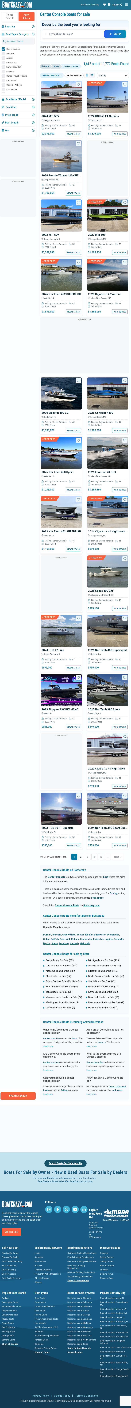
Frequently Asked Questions (48, 1274)
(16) (103, 997)
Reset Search (9, 16)
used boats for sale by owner (58, 1178)
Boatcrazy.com (91, 905)
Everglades (113, 934)
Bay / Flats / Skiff (13, 67)
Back (46, 66)
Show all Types (42, 1352)
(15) (62, 1002)
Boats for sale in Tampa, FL (112, 1317)
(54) (58, 976)
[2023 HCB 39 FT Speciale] (61, 808)
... (107, 856)
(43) (101, 981)
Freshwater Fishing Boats (46, 1319)
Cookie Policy (62, 1395)
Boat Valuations (9, 1265)
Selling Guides (106, 1261)
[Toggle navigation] (126, 4)
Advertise (39, 1257)
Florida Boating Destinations (80, 1257)
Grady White (69, 934)
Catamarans (40, 1302)
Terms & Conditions (87, 1395)
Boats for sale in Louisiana (79, 1319)
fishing (113, 893)
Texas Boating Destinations (79, 1276)
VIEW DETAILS (73, 134)
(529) (60, 960)
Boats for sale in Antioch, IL (112, 1351)
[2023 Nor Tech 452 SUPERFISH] (61, 511)
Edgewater (100, 934)
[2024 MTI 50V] (61, 96)
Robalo (75, 939)
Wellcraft (85, 943)
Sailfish (55, 939)
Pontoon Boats (41, 1340)
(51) (64, 981)
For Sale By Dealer (10, 1257)
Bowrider (10, 71)
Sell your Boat (11, 1231)
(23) (103, 992)
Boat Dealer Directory (11, 1278)
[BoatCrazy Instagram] (48, 1209)
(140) (104, 965)
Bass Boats (40, 1298)
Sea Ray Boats (8, 1331)
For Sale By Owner (10, 1253)
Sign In (116, 4)
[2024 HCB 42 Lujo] (61, 630)
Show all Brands (10, 1344)
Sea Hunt (65, 939)
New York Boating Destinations (81, 1261)
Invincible (98, 939)
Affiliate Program (42, 1278)
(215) (103, 960)
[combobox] (113, 75)
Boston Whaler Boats (11, 1306)
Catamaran (11, 80)
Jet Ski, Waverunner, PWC (46, 1327)
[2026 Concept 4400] (107, 393)
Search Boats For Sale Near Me (65, 1163)
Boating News (106, 1274)
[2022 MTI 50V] (107, 215)
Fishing (48, 125)
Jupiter (109, 939)
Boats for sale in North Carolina (81, 1340)
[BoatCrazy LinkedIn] (84, 1209)
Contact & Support (43, 1269)
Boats (56, 66)
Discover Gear (106, 1278)
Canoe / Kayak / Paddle (16, 76)
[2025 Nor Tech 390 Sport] (107, 689)
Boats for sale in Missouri (79, 1331)
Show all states (74, 1352)
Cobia (46, 939)
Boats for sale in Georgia (78, 1315)
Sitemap (38, 1282)
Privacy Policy (40, 1395)
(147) (61, 965)
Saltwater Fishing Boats (45, 1348)
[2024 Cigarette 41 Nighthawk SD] (107, 511)
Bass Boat (11, 62)
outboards (117, 1090)
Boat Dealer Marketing (90, 4)
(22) (64, 997)
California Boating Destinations (81, 1253)
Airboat (9, 58)
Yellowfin (119, 939)
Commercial (11, 89)
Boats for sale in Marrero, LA (113, 1309)
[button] (104, 5)
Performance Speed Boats (47, 1335)
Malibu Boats (8, 1319)
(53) (106, 976)
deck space (97, 897)
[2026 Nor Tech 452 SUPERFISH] (61, 274)
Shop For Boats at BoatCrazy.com (96, 1225)
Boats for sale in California (79, 1302)
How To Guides (107, 1265)
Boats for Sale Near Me (79, 1348)
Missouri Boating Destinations (81, 1272)
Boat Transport (9, 1274)
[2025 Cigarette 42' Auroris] (107, 274)
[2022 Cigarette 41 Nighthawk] (107, 749)
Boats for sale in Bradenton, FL (114, 1321)
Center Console (13, 49)
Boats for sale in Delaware (79, 1306)
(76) (103, 971)
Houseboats (40, 1323)
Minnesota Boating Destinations (76, 1266)
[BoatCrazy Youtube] (75, 1209)
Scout (54, 943)
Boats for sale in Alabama (79, 1298)
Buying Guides (106, 1257)
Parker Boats (8, 1323)
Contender (86, 939)
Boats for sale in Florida (78, 1310)
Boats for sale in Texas (77, 1344)
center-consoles (117, 1086)
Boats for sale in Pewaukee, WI (114, 1336)
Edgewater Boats (10, 1315)
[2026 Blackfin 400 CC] (61, 393)
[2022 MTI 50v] (61, 215)
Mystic (46, 943)
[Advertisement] (18, 159)
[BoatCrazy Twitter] (66, 1209)
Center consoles (51, 1038)
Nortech (74, 943)
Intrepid (56, 934)
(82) (61, 971)
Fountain (64, 943)
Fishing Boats (41, 1315)
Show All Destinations (78, 1280)
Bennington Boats (10, 1302)
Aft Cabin (10, 53)
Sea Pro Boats (8, 1327)
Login (37, 1253)
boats (74, 1038)
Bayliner (5, 1298)
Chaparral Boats (9, 1310)
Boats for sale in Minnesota (80, 1327)
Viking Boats (8, 1335)
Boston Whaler (85, 934)
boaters (102, 1042)
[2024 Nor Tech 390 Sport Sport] (107, 808)
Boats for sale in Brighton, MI (113, 1313)
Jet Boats (39, 1331)
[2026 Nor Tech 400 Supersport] (107, 630)
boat (105, 877)
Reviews (38, 1265)
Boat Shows (40, 1261)
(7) (60, 1007)
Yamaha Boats (8, 1340)
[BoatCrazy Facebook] (57, 1209)
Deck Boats (40, 1310)
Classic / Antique (14, 85)
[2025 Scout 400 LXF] (107, 571)
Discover (104, 1253)
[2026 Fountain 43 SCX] (107, 452)
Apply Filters (26, 16)
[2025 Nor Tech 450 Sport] (61, 452)
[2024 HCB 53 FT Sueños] (107, 96)
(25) (59, 992)
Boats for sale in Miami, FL (112, 1298)
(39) (62, 986)
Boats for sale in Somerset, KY (114, 1332)
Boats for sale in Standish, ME (114, 1376)
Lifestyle (104, 1269)
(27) (103, 986)
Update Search (18, 1095)
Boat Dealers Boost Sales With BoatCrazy (59, 1181)
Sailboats (39, 1344)
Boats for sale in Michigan (79, 1323)
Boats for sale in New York (79, 1335)
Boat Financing (9, 1269)
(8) (106, 1002)
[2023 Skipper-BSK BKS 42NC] (61, 689)
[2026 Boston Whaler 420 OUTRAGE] (61, 155)
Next (116, 857)
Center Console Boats (67, 905)
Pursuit (47, 934)
